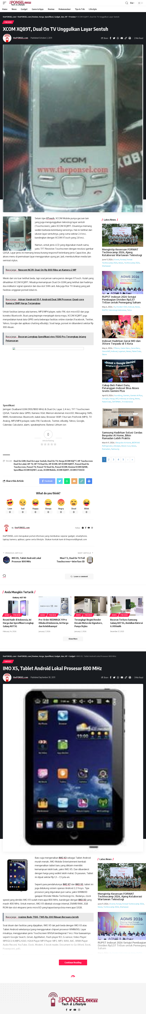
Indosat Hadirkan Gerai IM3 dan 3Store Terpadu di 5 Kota (121, 342)
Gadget (8, 661)
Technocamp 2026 (132, 263)
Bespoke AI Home (123, 442)
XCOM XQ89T (63, 470)
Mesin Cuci (126, 446)
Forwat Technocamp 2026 (133, 904)
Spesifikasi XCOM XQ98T (25, 470)
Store (104, 354)
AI (114, 307)
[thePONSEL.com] (20, 3)
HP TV (30, 464)
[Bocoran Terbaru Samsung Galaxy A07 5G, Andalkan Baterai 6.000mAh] (126, 606)
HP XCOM (53, 464)
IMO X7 (67, 884)
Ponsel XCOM (61, 467)
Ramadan (106, 449)
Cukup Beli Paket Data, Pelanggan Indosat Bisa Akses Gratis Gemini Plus (120, 388)
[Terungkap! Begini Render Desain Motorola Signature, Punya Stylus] (90, 606)
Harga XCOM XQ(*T (68, 461)
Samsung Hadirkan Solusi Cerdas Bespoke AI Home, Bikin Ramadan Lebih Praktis (122, 435)
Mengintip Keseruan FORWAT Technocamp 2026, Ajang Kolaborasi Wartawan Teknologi (122, 252)
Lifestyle (116, 446)
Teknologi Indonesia (117, 310)
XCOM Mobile (49, 470)
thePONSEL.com (20, 38)
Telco (129, 310)
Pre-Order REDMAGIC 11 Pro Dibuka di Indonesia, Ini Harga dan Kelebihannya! (53, 623)
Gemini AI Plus (136, 395)
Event (116, 259)
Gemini (126, 395)
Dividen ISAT (121, 307)
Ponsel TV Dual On (45, 467)
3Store (117, 348)
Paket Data (136, 351)
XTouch (50, 218)
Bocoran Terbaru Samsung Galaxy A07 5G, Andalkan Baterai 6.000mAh (126, 623)
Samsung (115, 449)
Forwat (123, 259)
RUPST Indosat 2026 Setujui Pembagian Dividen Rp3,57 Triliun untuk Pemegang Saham (121, 299)
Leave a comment (81, 576)
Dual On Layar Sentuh (36, 461)
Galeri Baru (125, 348)
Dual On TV (52, 461)
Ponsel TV (31, 467)
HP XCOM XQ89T (66, 464)
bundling (118, 395)
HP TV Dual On (41, 464)
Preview (8, 22)
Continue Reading (73, 962)
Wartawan (106, 266)
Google (105, 398)
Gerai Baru (135, 348)
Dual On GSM (20, 461)
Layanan (121, 351)
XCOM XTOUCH (77, 470)
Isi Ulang (130, 398)
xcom (40, 470)
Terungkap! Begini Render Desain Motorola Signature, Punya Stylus (88, 623)
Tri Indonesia (127, 402)
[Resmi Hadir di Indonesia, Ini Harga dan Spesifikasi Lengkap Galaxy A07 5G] (19, 606)
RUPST (105, 310)
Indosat (131, 307)
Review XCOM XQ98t (78, 467)
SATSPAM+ (116, 402)
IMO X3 (63, 857)
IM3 (116, 398)
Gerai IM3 (106, 351)
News (120, 263)
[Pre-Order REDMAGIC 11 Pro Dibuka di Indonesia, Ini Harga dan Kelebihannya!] (55, 606)
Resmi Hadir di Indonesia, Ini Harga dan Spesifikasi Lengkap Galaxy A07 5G (18, 623)
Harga (112, 398)
